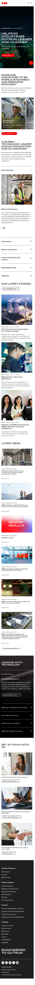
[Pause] (31, 63)
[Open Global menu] (31, 3)
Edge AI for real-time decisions (11, 378)
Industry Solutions (7, 882)
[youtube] (17, 962)
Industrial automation (8, 891)
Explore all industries (8, 133)
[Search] (28, 3)
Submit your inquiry (9, 781)
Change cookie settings (8, 969)
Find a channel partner (10, 817)
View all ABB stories (9, 289)
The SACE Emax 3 (7, 674)
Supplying (4, 942)
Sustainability (6, 939)
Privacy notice (5, 972)
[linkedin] (10, 962)
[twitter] (13, 962)
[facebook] (2, 962)
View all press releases (10, 648)
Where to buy (5, 877)
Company (4, 922)
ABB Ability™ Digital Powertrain (12, 731)
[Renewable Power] (31, 267)
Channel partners (7, 886)
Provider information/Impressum (11, 975)
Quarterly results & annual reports (12, 911)
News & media (6, 928)
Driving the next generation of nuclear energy (15, 330)
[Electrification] (31, 170)
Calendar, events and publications (12, 917)
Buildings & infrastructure (9, 889)
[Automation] (31, 241)
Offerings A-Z (5, 872)
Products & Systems (8, 868)
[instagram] (6, 962)
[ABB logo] (4, 3)
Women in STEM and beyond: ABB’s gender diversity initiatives (15, 427)
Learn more (7, 55)
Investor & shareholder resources (12, 908)
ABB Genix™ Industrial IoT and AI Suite (14, 707)
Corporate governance (9, 914)
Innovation (5, 934)
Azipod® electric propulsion (10, 723)
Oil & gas (4, 897)
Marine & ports (6, 894)
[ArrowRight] (3, 229)
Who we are (5, 931)
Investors (4, 905)
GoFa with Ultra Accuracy (9, 715)
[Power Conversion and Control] (31, 258)
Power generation (7, 900)
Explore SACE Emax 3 (10, 695)
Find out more (7, 853)
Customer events (7, 925)
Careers (4, 937)
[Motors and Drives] (31, 249)
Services (4, 874)
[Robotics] (31, 276)
